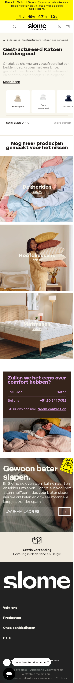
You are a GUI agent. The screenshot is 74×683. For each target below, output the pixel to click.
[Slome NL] (35, 26)
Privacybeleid (16, 669)
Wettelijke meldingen (34, 674)
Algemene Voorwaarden (45, 669)
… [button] (4, 40)
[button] (6, 26)
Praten (58, 389)
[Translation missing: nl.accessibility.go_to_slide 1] (35, 559)
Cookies (59, 678)
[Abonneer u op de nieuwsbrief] (62, 516)
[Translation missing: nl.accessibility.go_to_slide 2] (37, 559)
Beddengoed (13, 40)
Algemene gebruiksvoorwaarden (28, 678)
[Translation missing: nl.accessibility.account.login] (56, 26)
